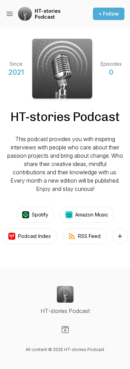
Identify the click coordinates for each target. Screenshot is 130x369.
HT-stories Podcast (48, 14)
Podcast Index (34, 236)
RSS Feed (89, 236)
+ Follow (108, 14)
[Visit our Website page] (65, 329)
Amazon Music (91, 215)
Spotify (40, 215)
